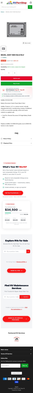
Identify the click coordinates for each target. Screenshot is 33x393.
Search (25, 297)
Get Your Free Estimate (12, 193)
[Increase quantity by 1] (15, 73)
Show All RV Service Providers (15, 318)
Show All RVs (15, 270)
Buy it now (16, 83)
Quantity (3, 69)
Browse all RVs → (22, 262)
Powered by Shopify (16, 390)
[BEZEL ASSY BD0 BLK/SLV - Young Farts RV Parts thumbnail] (3, 48)
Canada (16, 373)
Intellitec (4, 57)
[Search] (30, 7)
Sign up (25, 365)
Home (2, 12)
